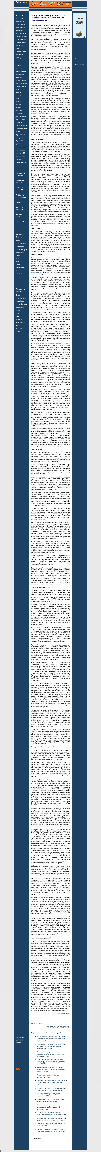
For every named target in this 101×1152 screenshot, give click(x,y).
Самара (18, 256)
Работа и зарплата (79, 64)
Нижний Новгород (21, 250)
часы (65, 204)
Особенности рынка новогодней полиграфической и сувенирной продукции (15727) (48, 1107)
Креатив (19, 202)
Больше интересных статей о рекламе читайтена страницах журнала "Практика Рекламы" (57, 1027)
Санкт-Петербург (21, 244)
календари (43, 88)
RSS (17, 1068)
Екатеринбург (20, 253)
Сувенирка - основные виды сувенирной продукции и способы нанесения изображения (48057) (51, 1046)
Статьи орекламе (19, 66)
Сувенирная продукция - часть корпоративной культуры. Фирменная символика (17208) (50, 1054)
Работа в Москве (79, 58)
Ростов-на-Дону (20, 268)
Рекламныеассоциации (21, 196)
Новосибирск (20, 247)
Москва (18, 241)
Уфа (17, 271)
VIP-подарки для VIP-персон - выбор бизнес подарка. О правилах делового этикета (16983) (51, 1069)
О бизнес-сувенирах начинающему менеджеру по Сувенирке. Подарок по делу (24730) (51, 1062)
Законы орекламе (19, 208)
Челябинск (19, 265)
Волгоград (19, 274)
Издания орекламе (20, 181)
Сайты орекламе (19, 189)
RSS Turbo (19, 1070)
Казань (18, 262)
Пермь (18, 277)
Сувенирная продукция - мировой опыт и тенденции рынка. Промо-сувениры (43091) (52, 1083)
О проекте (20, 222)
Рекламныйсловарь (20, 174)
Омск (17, 259)
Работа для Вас (80, 61)
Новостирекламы (19, 16)
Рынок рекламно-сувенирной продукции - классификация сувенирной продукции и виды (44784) (52, 1039)
